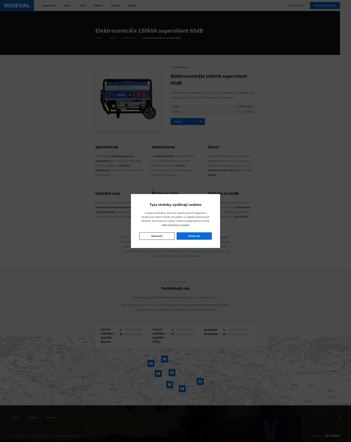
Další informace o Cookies (175, 224)
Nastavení (156, 236)
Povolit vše (194, 236)
